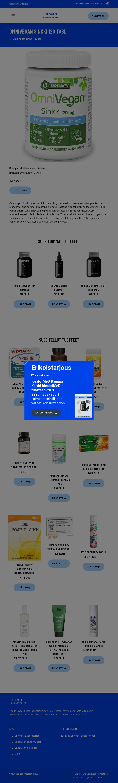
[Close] (26, 363)
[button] (46, 413)
